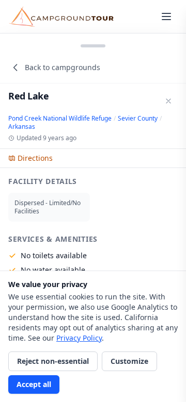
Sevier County (138, 118)
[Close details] (168, 101)
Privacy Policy (79, 338)
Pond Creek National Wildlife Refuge (60, 118)
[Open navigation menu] (166, 16)
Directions (35, 158)
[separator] (93, 45)
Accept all (34, 384)
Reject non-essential (53, 361)
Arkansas (21, 127)
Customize (129, 361)
